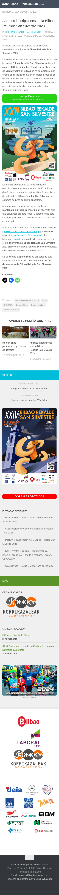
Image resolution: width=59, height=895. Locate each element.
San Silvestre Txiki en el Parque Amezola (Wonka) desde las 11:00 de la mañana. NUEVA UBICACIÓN (26, 555)
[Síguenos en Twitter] (45, 375)
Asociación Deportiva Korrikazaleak (29, 864)
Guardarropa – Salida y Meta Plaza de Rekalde (29, 565)
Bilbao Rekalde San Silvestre (24, 32)
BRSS (44, 300)
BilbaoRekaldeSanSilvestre (27, 300)
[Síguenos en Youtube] (50, 375)
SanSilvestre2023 (11, 310)
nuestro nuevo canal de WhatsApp (21, 231)
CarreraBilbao (22, 305)
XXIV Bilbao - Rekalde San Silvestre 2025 (23, 4)
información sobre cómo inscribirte (25, 235)
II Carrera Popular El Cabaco (17, 635)
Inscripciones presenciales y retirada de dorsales (14, 346)
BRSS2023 (8, 305)
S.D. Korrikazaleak (13, 628)
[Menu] (55, 4)
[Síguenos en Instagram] (35, 375)
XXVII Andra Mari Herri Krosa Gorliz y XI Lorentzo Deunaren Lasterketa (28, 648)
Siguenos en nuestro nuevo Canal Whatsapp (29, 879)
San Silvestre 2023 (26, 11)
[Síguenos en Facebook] (40, 375)
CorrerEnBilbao (38, 305)
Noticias (7, 11)
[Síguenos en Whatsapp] (55, 375)
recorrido (16, 239)
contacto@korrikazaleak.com (33, 875)
